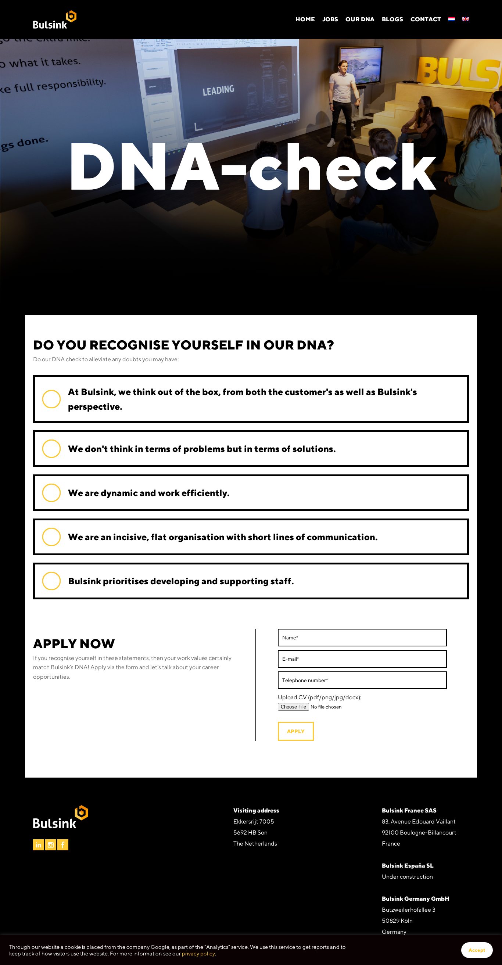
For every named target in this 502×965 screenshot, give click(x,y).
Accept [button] (477, 950)
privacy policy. (199, 953)
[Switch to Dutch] (451, 19)
